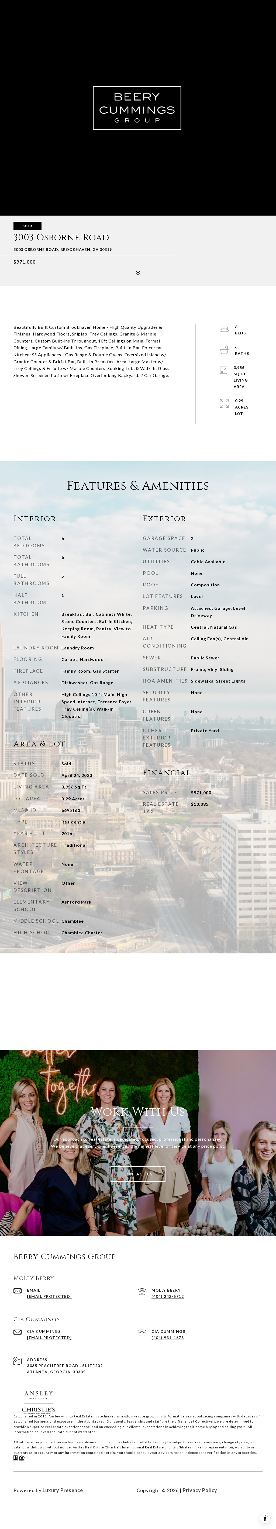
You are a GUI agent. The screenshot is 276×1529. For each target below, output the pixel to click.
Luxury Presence (63, 1490)
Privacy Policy (200, 1490)
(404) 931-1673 (167, 1337)
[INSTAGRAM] (33, 1507)
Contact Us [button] (138, 1174)
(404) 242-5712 (167, 1296)
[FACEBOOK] (18, 1507)
